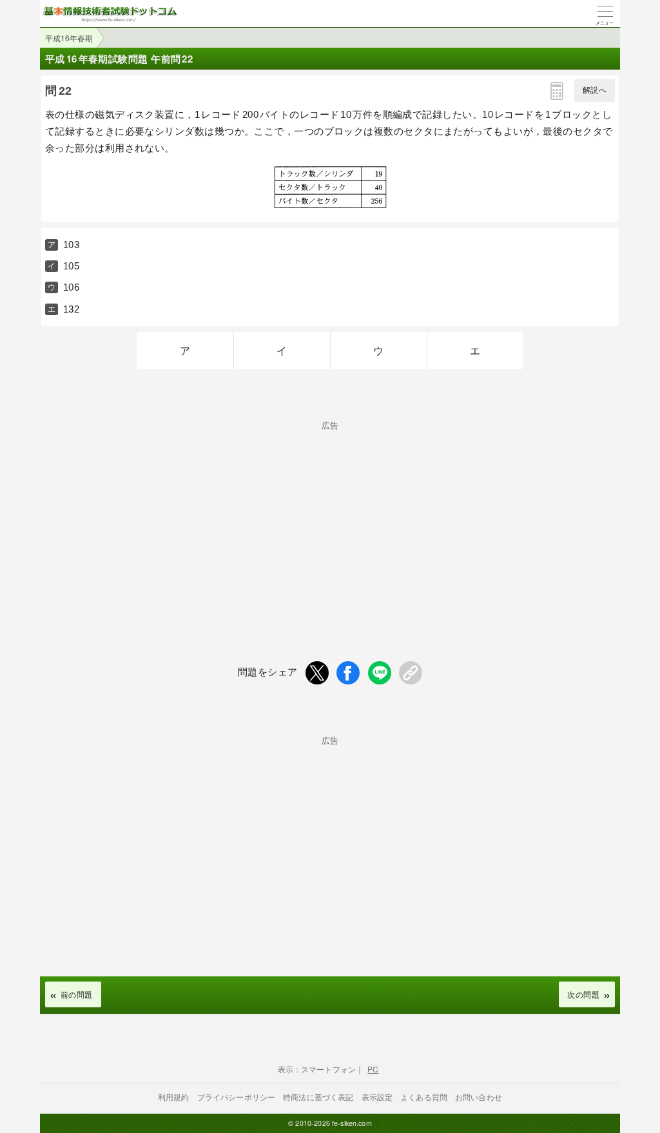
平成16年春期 (69, 37)
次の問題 (583, 994)
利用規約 (173, 1096)
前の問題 (77, 994)
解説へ (595, 90)
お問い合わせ (478, 1096)
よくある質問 (423, 1096)
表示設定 (377, 1096)
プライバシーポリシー (236, 1096)
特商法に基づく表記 (318, 1096)
